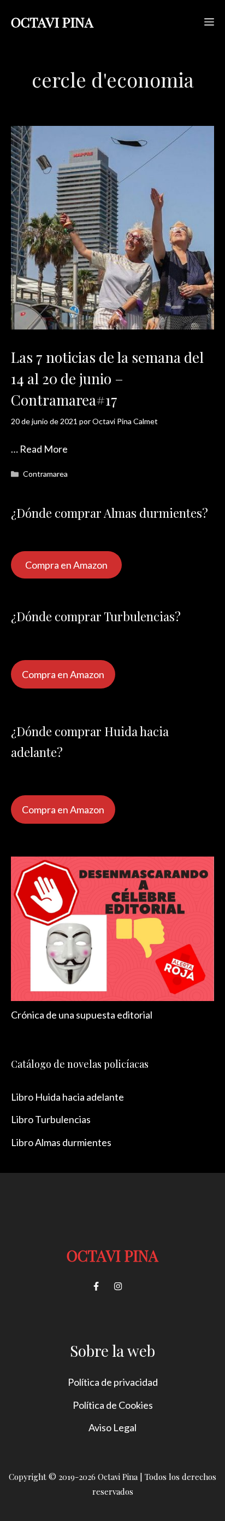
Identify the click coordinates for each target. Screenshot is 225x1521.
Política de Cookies (113, 1405)
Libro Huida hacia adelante (67, 1097)
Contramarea (45, 473)
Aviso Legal (112, 1427)
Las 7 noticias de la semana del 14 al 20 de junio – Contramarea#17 (107, 378)
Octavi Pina (52, 22)
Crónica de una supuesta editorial (81, 1015)
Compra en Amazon (66, 565)
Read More (44, 449)
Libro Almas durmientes (61, 1142)
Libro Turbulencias (51, 1119)
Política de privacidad (113, 1382)
